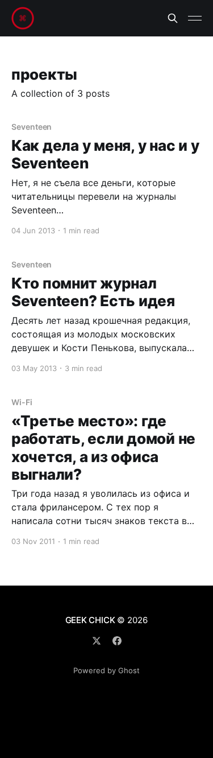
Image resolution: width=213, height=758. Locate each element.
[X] (96, 640)
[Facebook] (117, 640)
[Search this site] (173, 18)
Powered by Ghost (106, 670)
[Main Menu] (194, 18)
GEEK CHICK (90, 620)
